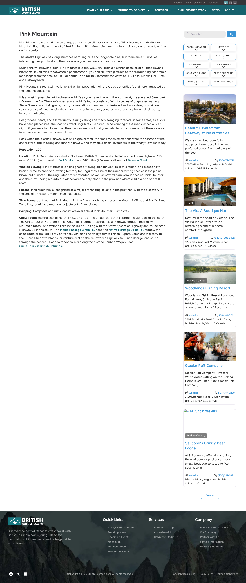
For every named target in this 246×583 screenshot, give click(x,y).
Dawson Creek (138, 160)
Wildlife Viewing (196, 435)
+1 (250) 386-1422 (224, 237)
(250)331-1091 (226, 475)
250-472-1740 (227, 160)
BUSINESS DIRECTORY (192, 10)
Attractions (223, 55)
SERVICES (161, 10)
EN (225, 2)
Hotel (190, 202)
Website (193, 160)
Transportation (223, 81)
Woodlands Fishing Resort (207, 288)
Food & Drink (196, 64)
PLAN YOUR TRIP (98, 10)
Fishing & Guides (196, 280)
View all (210, 495)
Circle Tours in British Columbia (41, 246)
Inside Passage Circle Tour (78, 230)
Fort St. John (67, 160)
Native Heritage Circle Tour (127, 230)
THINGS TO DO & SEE (131, 10)
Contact (213, 2)
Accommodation (196, 47)
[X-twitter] (18, 574)
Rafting (191, 357)
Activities (223, 47)
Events (178, 2)
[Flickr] (26, 574)
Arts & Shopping (223, 73)
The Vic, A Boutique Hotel (207, 210)
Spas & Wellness (196, 73)
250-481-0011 (226, 315)
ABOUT (229, 10)
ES (235, 2)
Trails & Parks (196, 81)
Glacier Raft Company (204, 365)
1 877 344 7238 (226, 392)
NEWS (216, 10)
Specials (196, 55)
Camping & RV (223, 64)
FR (230, 2)
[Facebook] (11, 574)
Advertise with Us (195, 2)
